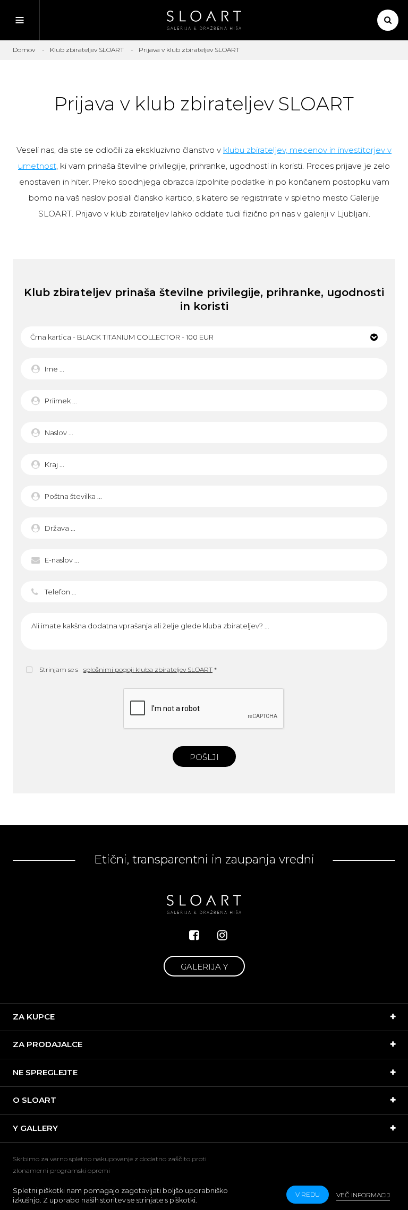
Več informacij (363, 1195)
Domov (24, 50)
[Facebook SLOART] (194, 935)
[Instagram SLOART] (222, 935)
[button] (204, 337)
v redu (307, 1194)
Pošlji (204, 757)
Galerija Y (204, 967)
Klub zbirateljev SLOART (87, 50)
